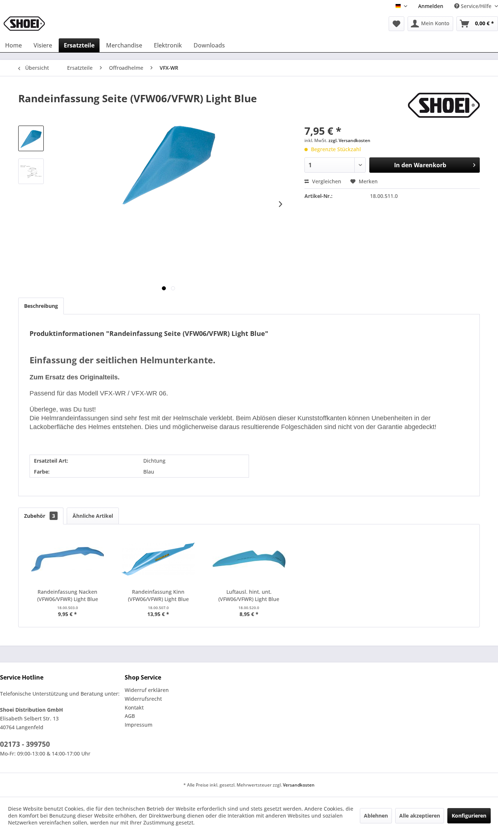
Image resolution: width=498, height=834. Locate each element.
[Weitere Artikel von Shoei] (444, 105)
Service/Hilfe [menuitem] (476, 6)
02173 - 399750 (25, 744)
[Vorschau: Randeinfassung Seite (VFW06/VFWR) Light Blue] (31, 138)
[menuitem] (431, 6)
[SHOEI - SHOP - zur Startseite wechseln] (24, 23)
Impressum (138, 724)
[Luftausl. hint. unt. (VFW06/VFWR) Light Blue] (249, 559)
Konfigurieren (469, 815)
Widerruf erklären (147, 689)
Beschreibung (41, 305)
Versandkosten (299, 785)
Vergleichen (326, 181)
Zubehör (39, 515)
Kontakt (134, 707)
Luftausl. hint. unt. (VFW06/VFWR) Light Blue (248, 595)
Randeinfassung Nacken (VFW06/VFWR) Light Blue (67, 595)
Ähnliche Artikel (93, 515)
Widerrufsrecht (143, 698)
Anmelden (430, 6)
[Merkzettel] (396, 23)
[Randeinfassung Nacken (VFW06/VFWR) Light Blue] (68, 559)
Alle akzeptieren (419, 815)
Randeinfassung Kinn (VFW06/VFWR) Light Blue (158, 595)
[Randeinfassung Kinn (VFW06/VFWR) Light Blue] (158, 559)
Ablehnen (376, 815)
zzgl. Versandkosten (349, 140)
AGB (130, 715)
